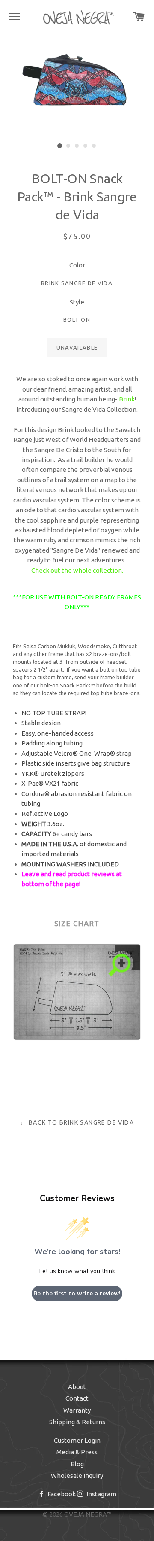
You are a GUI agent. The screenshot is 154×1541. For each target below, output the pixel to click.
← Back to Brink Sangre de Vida (77, 1122)
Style (77, 302)
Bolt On (76, 319)
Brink (127, 399)
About (77, 1386)
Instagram (100, 1494)
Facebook (61, 1494)
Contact (77, 1398)
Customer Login (77, 1440)
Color (77, 265)
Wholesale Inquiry (77, 1475)
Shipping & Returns (77, 1422)
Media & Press (77, 1452)
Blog (77, 1464)
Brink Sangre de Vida (77, 283)
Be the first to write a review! (77, 1293)
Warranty (77, 1410)
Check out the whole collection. (77, 570)
